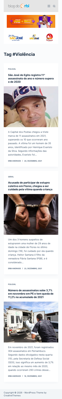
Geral (11, 177)
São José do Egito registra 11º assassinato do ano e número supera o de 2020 (31, 78)
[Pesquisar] (54, 6)
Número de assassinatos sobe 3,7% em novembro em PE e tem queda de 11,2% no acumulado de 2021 (30, 294)
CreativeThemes (12, 395)
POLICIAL (12, 69)
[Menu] (49, 6)
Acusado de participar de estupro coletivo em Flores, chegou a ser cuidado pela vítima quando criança (30, 186)
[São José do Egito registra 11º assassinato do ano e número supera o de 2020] (31, 106)
